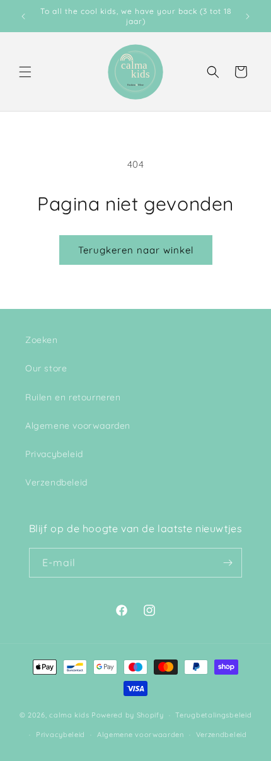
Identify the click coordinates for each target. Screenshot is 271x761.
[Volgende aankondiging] (248, 16)
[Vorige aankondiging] (23, 16)
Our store (46, 368)
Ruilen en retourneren (73, 397)
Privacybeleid (54, 454)
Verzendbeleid (56, 482)
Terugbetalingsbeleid (213, 715)
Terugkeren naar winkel (135, 250)
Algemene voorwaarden (77, 425)
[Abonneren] (227, 563)
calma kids (69, 715)
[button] (25, 72)
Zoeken (41, 340)
